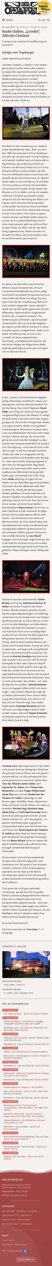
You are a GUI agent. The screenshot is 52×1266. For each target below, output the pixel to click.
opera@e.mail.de (19, 1195)
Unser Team (7, 1240)
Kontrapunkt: (26, 1074)
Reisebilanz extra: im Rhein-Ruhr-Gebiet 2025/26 (25, 1029)
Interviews (32, 1211)
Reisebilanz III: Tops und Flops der (27, 1066)
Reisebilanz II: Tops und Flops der (26, 1080)
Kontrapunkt (26, 1224)
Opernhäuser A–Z (10, 1215)
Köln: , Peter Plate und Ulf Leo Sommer (26, 1092)
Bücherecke (26, 1215)
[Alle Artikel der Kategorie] (26, 964)
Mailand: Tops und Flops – (24, 1157)
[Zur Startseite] (26, 8)
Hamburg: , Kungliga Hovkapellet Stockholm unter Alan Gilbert (23, 1022)
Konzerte (21, 1211)
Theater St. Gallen (39, 27)
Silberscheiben (9, 1219)
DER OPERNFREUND (12, 1179)
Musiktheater (22, 27)
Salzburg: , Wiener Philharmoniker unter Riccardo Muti (26, 1039)
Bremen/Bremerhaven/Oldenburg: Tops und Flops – (27, 1138)
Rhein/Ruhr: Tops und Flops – (22, 1128)
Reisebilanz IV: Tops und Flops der (27, 1044)
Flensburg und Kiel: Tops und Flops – (25, 1148)
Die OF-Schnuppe (10, 1224)
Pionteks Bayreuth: (23, 1087)
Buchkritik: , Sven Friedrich (24, 1115)
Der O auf (12, 1250)
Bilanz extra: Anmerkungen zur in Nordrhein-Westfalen (26, 1057)
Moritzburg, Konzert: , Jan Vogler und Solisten (25, 1107)
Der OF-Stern (24, 1219)
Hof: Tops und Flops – (26, 1014)
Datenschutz (21, 1244)
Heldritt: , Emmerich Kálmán (25, 1052)
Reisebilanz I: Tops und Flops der (26, 1098)
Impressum (7, 1244)
